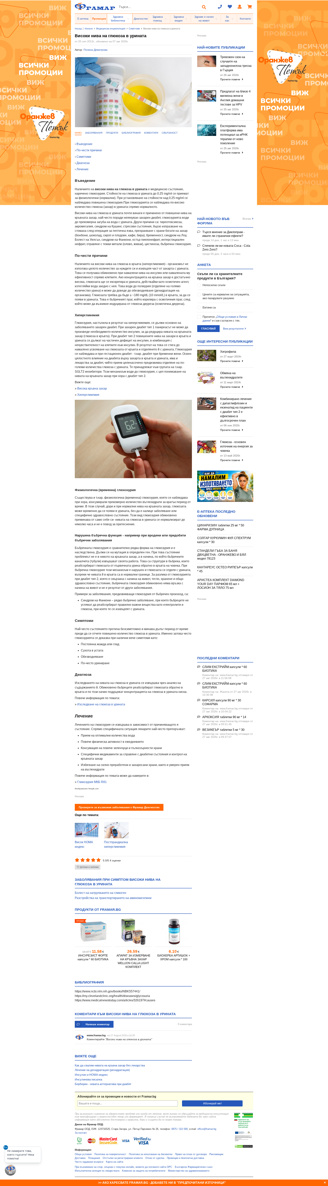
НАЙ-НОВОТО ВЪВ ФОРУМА (213, 221)
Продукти (112, 133)
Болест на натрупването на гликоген (100, 892)
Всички (247, 218)
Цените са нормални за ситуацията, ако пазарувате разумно (226, 296)
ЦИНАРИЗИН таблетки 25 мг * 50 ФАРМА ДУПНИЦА (220, 527)
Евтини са (209, 307)
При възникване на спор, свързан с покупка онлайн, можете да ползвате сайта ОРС (123, 1167)
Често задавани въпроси (89, 1162)
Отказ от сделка (154, 1158)
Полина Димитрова (95, 49)
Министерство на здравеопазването (188, 1170)
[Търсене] (204, 7)
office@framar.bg (206, 1129)
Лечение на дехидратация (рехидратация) (102, 1070)
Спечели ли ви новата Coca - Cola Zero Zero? (226, 247)
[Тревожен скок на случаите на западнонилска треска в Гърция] (206, 61)
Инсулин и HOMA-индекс (91, 1074)
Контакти (245, 18)
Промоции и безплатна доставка (185, 1158)
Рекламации (216, 1154)
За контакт (81, 1133)
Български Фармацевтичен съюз (193, 1167)
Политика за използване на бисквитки (150, 1154)
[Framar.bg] (95, 7)
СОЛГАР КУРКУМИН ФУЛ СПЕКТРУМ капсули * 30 (224, 540)
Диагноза (83, 163)
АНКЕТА (204, 265)
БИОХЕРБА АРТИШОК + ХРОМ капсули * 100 (173, 957)
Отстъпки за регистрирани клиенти (123, 1158)
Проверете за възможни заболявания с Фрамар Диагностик (119, 807)
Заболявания (93, 133)
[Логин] (239, 7)
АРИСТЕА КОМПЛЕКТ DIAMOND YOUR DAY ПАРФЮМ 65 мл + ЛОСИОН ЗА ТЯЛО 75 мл (220, 583)
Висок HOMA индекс (84, 844)
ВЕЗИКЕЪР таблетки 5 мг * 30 (223, 729)
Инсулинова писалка (88, 1079)
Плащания (94, 1158)
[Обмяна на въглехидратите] (206, 378)
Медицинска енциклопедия (110, 28)
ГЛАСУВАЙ (208, 328)
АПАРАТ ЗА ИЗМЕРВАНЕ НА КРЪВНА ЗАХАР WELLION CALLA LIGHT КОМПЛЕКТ (133, 961)
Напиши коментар (98, 1024)
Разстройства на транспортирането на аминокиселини (113, 898)
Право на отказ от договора (191, 1154)
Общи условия (83, 1154)
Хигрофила (228, 351)
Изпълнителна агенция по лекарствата (97, 1170)
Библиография (131, 133)
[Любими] (229, 7)
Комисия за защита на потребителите (143, 1170)
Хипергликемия (88, 394)
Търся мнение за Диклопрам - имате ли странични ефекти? (223, 234)
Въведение (84, 144)
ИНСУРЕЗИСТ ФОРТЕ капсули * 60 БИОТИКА (93, 957)
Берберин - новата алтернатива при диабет (103, 1084)
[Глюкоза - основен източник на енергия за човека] (206, 447)
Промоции (99, 18)
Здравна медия (178, 18)
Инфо (78, 133)
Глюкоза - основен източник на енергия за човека (236, 446)
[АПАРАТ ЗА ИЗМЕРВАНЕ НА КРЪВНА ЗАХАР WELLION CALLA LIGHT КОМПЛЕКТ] (133, 931)
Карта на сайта (114, 1162)
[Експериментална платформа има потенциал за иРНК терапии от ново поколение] (206, 130)
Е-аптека (82, 18)
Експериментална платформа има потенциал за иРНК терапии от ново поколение (234, 134)
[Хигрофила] (206, 355)
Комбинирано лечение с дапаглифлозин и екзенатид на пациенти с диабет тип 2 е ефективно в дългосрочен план (236, 409)
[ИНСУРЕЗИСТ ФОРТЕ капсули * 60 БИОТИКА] (93, 931)
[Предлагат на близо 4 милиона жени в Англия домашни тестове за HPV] (206, 96)
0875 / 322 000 (179, 1129)
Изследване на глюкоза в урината (101, 704)
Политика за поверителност (110, 1154)
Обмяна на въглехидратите (231, 375)
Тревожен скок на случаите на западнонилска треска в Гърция (236, 63)
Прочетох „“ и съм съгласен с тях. (225, 318)
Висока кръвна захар (91, 388)
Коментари (151, 133)
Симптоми (134, 28)
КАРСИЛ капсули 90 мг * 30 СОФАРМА (221, 702)
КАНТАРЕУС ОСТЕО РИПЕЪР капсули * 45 (225, 569)
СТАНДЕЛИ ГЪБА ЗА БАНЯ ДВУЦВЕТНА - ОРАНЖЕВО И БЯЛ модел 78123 (221, 554)
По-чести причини (89, 150)
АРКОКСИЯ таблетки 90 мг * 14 (224, 717)
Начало (89, 28)
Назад (78, 28)
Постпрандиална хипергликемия (116, 844)
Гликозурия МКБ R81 (92, 782)
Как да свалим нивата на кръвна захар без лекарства (110, 1065)
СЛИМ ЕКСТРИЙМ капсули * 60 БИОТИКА (224, 669)
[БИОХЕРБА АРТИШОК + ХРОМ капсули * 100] (173, 931)
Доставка (80, 1158)
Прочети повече (230, 79)
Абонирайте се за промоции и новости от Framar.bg (116, 1096)
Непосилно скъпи (214, 285)
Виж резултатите (233, 328)
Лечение (82, 169)
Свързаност (169, 133)
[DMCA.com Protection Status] (243, 1147)
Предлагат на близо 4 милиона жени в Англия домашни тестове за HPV (235, 98)
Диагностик (141, 18)
